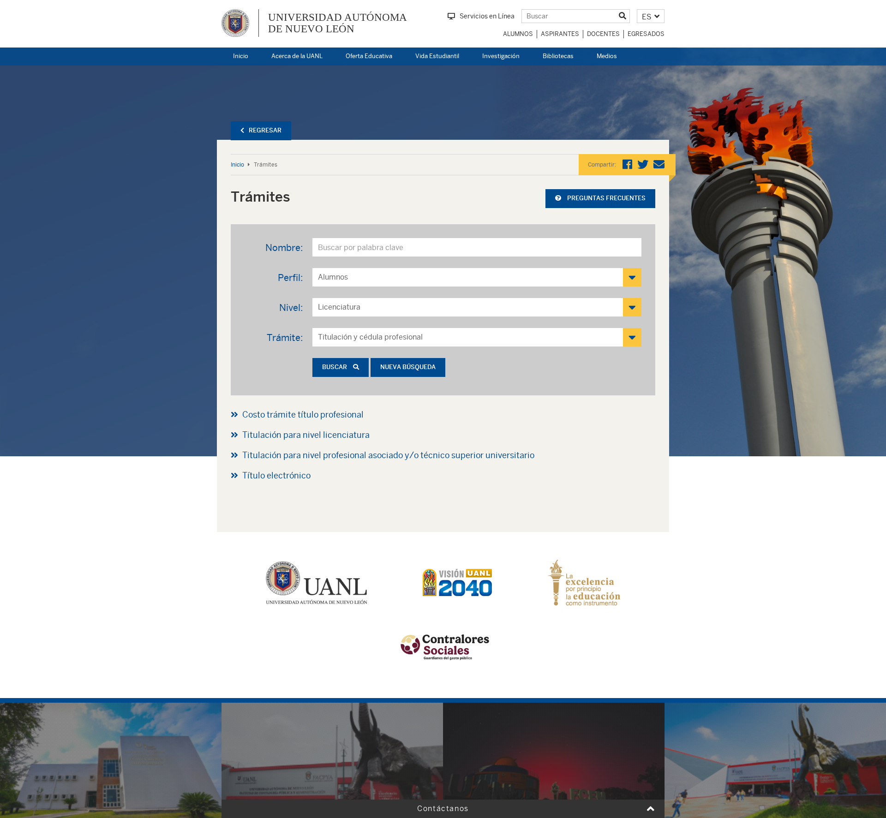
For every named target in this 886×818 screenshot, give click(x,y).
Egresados (646, 33)
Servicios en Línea (487, 16)
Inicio (240, 56)
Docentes (603, 33)
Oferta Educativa (369, 56)
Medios (607, 56)
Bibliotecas (558, 56)
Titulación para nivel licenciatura (306, 435)
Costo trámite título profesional (303, 414)
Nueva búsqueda (408, 367)
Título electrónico (276, 475)
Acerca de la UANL (297, 56)
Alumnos (518, 33)
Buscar (335, 367)
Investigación (501, 56)
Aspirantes (560, 33)
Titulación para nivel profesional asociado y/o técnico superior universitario (388, 455)
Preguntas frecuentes (606, 198)
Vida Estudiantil (437, 56)
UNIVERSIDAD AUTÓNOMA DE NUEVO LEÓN (337, 23)
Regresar (265, 130)
